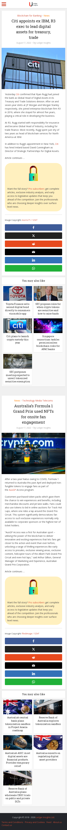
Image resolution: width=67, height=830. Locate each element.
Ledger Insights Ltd (45, 817)
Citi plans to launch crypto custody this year (17, 339)
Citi (17, 94)
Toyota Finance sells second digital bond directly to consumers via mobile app (17, 308)
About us (57, 822)
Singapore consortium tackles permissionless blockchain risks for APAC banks (48, 343)
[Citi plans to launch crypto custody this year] (17, 325)
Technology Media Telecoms (37, 400)
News (47, 15)
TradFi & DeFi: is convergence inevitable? (32, 815)
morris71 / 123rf (29, 220)
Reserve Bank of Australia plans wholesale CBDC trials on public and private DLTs (17, 795)
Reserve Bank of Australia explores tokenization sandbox (48, 720)
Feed (49, 822)
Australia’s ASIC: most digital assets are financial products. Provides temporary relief (17, 759)
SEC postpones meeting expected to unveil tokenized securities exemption (17, 376)
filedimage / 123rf (30, 633)
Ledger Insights (44, 43)
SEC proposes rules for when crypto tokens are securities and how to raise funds (48, 308)
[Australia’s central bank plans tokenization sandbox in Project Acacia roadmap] (17, 706)
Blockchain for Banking (29, 15)
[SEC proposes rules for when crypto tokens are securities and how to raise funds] (48, 293)
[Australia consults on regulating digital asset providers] (48, 742)
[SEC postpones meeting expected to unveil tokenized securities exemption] (17, 361)
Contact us (7, 825)
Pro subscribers (36, 188)
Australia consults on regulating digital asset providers (48, 756)
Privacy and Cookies (35, 822)
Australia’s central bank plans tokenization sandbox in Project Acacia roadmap (17, 724)
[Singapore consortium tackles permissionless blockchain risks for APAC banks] (48, 325)
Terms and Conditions (12, 822)
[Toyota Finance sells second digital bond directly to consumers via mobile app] (17, 293)
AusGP (12, 489)
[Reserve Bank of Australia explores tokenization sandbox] (48, 706)
